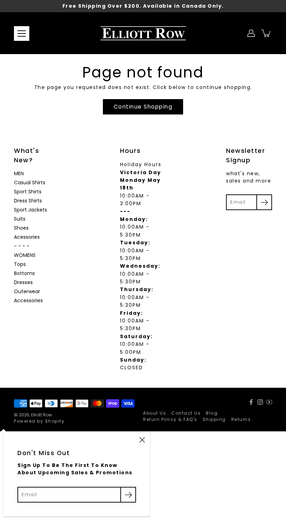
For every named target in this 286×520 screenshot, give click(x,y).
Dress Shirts (28, 200)
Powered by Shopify (39, 421)
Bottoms (24, 273)
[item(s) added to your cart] (266, 33)
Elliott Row (41, 415)
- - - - (21, 246)
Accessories (28, 300)
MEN (19, 173)
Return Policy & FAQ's (170, 419)
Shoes (21, 227)
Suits (19, 218)
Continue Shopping (143, 106)
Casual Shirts (29, 182)
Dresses (23, 282)
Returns (241, 419)
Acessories (27, 236)
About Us (154, 413)
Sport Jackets (30, 209)
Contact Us (186, 413)
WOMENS (25, 255)
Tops (20, 264)
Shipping (214, 419)
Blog (212, 413)
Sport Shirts (28, 191)
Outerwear (27, 291)
